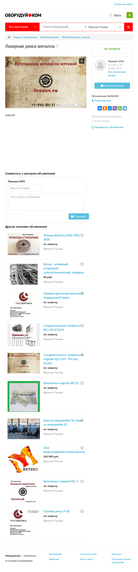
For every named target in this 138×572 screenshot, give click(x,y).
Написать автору (113, 85)
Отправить (80, 216)
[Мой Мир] (110, 108)
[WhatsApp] (120, 108)
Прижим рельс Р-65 (56, 511)
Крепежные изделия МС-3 (60, 481)
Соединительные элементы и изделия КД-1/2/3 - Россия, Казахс (63, 359)
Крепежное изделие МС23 (60, 383)
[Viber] (115, 108)
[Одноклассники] (105, 108)
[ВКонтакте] (100, 108)
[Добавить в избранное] (57, 46)
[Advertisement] (45, 144)
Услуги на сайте (123, 4)
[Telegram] (125, 108)
